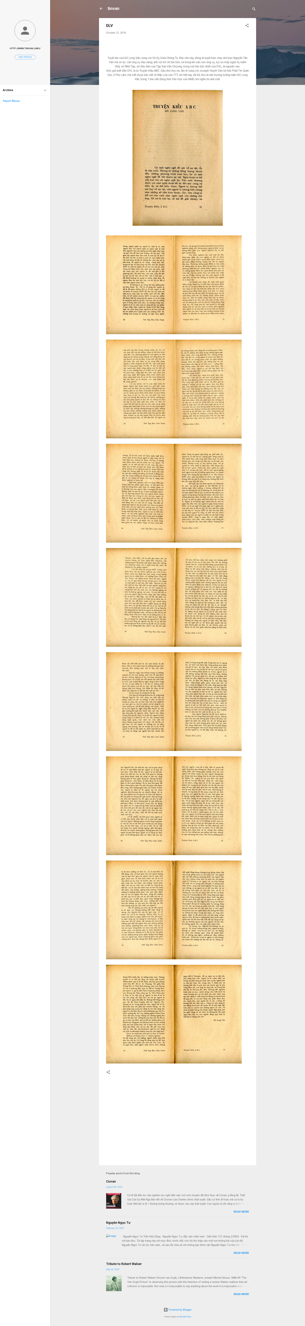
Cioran (111, 1181)
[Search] (254, 9)
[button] (247, 26)
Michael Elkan (185, 1317)
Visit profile (25, 57)
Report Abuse (11, 101)
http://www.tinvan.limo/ (25, 48)
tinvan (113, 8)
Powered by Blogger (180, 1309)
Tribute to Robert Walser (124, 1264)
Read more (241, 1211)
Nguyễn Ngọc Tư (118, 1222)
